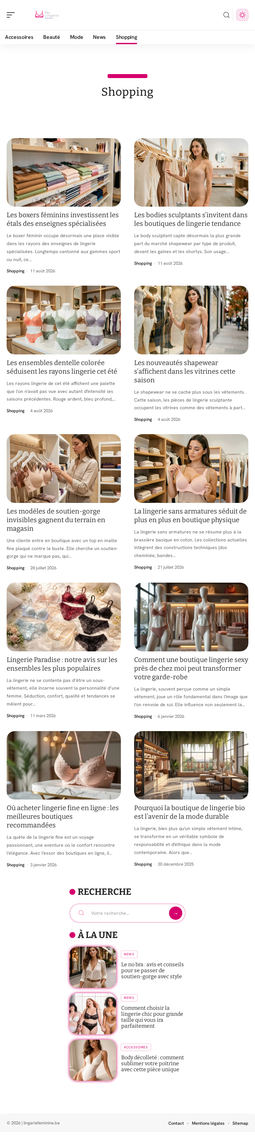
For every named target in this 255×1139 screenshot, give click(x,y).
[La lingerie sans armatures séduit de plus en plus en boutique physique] (191, 468)
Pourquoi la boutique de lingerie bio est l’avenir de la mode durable (189, 812)
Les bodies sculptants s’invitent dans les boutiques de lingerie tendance (191, 219)
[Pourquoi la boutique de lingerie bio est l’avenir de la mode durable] (191, 765)
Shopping (16, 271)
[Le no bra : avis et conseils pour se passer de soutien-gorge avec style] (92, 967)
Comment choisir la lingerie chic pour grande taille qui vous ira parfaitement (152, 1017)
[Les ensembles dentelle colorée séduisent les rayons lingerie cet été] (64, 320)
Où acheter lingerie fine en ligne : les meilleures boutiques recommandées (63, 816)
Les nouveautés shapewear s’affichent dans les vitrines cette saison (184, 371)
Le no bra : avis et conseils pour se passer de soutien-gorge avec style (152, 970)
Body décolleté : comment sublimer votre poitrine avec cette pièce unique (152, 1063)
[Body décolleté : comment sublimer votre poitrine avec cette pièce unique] (92, 1060)
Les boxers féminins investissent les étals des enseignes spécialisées (63, 219)
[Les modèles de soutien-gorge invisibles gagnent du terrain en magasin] (64, 468)
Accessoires (136, 1047)
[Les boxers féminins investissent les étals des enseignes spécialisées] (64, 172)
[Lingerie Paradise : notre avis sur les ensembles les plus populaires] (64, 617)
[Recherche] (226, 15)
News (129, 954)
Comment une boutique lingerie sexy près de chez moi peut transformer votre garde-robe (191, 668)
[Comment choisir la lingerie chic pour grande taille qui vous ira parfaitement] (92, 1013)
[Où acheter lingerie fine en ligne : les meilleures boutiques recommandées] (64, 765)
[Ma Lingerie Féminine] (48, 15)
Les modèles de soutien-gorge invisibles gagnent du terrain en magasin (56, 519)
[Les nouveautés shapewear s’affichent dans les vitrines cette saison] (191, 320)
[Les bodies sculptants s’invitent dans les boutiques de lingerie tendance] (191, 172)
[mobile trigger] (12, 15)
